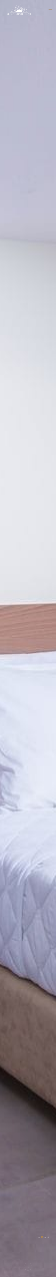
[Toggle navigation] (50, 10)
